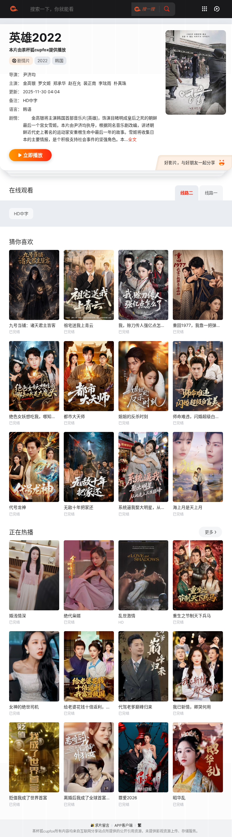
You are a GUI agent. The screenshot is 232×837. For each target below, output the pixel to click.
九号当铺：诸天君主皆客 (32, 325)
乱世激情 (126, 615)
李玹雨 (104, 83)
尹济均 (29, 74)
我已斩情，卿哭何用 (192, 706)
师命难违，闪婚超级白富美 (198, 416)
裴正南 (89, 83)
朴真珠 (120, 83)
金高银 (29, 83)
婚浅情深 (17, 615)
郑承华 (59, 83)
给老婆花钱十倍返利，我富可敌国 (89, 706)
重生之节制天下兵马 (192, 615)
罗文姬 (44, 83)
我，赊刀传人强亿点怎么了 (143, 325)
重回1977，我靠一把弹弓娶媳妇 (198, 325)
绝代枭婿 (72, 615)
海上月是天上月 (187, 507)
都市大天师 (74, 416)
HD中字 (21, 213)
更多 (209, 532)
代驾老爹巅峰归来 (135, 706)
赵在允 (74, 83)
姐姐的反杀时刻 (133, 416)
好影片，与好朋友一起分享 (189, 162)
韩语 (27, 109)
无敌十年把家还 (78, 507)
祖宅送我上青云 (78, 325)
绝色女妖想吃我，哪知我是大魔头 (34, 416)
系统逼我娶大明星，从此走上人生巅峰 (143, 507)
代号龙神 (17, 507)
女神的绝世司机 (24, 706)
